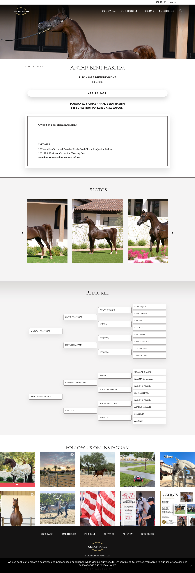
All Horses (35, 67)
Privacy (128, 534)
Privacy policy (101, 569)
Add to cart (97, 93)
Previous (22, 232)
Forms (149, 11)
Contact (109, 534)
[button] (179, 10)
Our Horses (129, 11)
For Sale (90, 534)
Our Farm (109, 11)
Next (172, 232)
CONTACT (174, 2)
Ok (86, 569)
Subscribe (166, 11)
